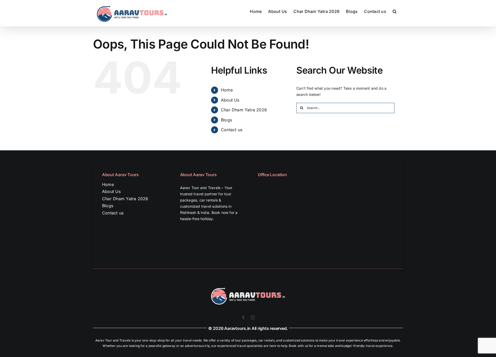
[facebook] (243, 317)
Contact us (231, 129)
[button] (395, 11)
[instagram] (253, 317)
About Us (230, 100)
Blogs (226, 119)
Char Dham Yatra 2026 (244, 109)
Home (227, 89)
